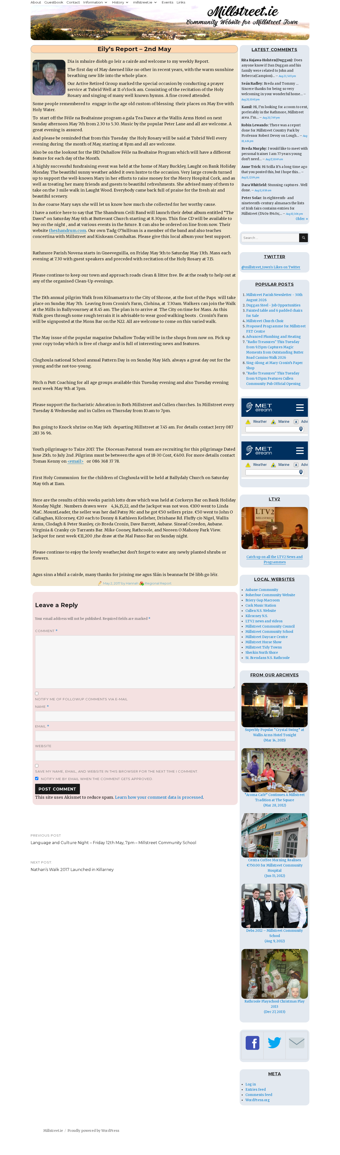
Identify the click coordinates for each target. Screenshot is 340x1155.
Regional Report (158, 583)
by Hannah (129, 583)
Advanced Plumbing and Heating (273, 337)
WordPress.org (257, 1100)
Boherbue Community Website (270, 595)
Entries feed (255, 1089)
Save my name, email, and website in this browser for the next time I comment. (116, 771)
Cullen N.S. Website (260, 611)
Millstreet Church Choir (265, 321)
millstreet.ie (142, 2)
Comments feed (258, 1095)
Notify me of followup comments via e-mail (81, 699)
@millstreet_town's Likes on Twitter (270, 267)
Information (93, 2)
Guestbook (53, 2)
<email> (75, 461)
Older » (302, 219)
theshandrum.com (67, 230)
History (118, 2)
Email (42, 726)
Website (43, 746)
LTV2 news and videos (264, 621)
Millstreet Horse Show (263, 642)
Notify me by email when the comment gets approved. (96, 779)
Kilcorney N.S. (256, 616)
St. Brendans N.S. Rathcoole (267, 658)
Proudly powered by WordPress (93, 1131)
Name (42, 707)
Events (167, 2)
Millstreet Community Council (270, 626)
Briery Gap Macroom (262, 600)
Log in (250, 1084)
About (36, 2)
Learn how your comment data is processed (159, 797)
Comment (46, 631)
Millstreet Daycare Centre (266, 637)
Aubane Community (261, 590)
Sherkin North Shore (261, 652)
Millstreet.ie (53, 1131)
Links (180, 2)
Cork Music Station (260, 605)
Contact (73, 2)
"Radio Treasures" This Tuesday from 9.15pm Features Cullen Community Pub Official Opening (273, 378)
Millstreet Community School (269, 632)
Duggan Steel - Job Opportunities (273, 305)
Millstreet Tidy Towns (263, 647)
